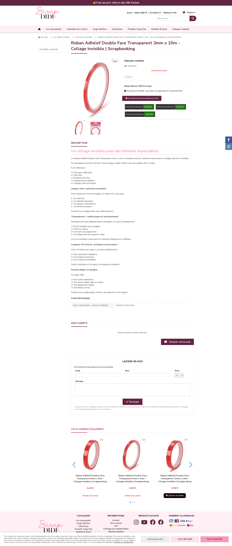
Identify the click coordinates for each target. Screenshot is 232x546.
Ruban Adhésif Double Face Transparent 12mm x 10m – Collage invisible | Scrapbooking (174, 478)
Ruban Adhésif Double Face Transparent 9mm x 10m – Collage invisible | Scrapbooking (90, 478)
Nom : (127, 371)
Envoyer (134, 402)
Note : (177, 371)
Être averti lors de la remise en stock (142, 98)
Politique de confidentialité (123, 542)
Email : (78, 371)
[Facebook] (228, 139)
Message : (79, 381)
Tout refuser (185, 539)
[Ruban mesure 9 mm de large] (90, 455)
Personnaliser (155, 539)
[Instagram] (228, 146)
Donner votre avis (179, 342)
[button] (130, 502)
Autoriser (148, 107)
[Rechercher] (193, 18)
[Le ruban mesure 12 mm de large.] (175, 455)
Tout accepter (214, 539)
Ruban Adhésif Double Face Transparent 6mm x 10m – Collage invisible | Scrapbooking (132, 478)
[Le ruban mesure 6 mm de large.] (132, 455)
